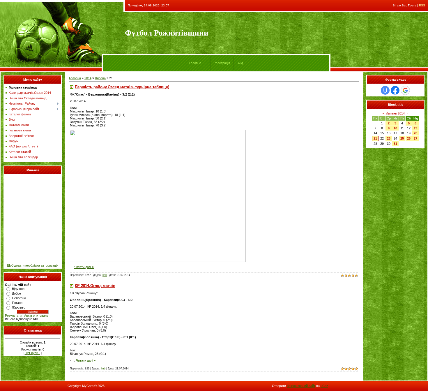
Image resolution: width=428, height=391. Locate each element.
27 (415, 138)
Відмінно (18, 288)
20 (415, 133)
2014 (87, 78)
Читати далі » (84, 267)
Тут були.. (32, 353)
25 (402, 138)
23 (388, 138)
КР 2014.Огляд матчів (95, 285)
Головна (195, 63)
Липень (100, 78)
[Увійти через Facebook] (395, 90)
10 (395, 128)
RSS (422, 5)
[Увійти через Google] (405, 90)
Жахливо (18, 307)
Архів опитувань (36, 315)
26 (409, 138)
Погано (17, 302)
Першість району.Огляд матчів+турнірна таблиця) (122, 87)
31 (395, 143)
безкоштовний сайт (301, 386)
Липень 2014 (395, 113)
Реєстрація (222, 63)
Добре (16, 293)
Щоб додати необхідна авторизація (32, 265)
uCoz (324, 386)
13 (415, 128)
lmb (104, 275)
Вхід (240, 63)
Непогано (19, 298)
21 (375, 138)
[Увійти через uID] (385, 90)
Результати (13, 315)
